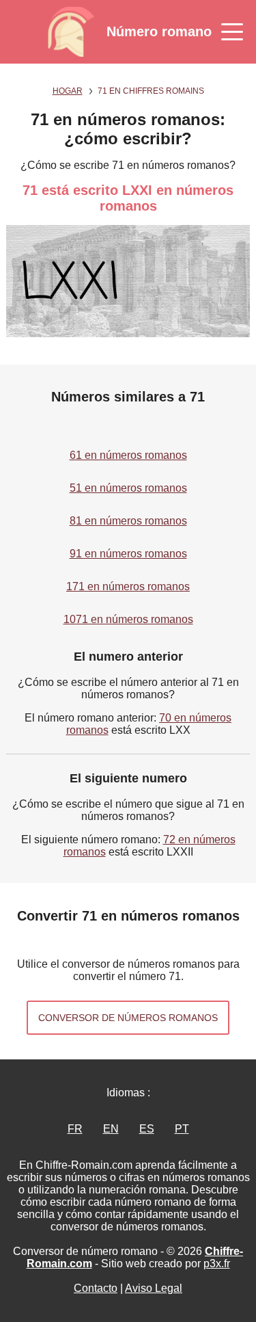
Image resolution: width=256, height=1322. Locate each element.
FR (75, 1129)
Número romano (159, 31)
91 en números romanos (128, 553)
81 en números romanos (128, 521)
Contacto (95, 1288)
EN (111, 1129)
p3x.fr (216, 1263)
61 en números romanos (128, 455)
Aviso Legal (153, 1288)
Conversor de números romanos (128, 1017)
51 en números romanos (128, 488)
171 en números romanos (128, 586)
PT (182, 1129)
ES (146, 1129)
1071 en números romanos (128, 619)
